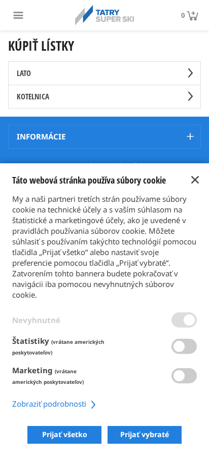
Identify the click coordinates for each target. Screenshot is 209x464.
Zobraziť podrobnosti (50, 404)
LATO (24, 73)
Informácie (41, 136)
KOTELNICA (33, 96)
